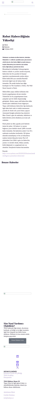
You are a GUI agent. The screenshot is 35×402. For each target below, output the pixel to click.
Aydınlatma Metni (9, 392)
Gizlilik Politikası (9, 395)
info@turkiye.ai (9, 398)
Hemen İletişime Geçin (17, 340)
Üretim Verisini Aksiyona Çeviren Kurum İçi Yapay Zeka (17, 274)
